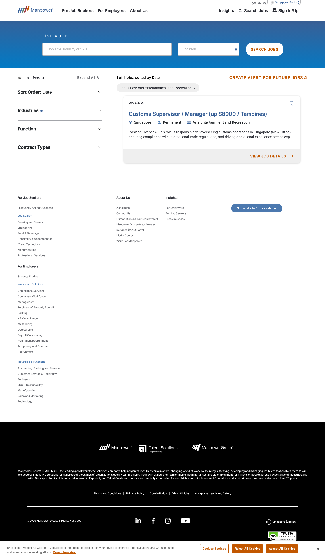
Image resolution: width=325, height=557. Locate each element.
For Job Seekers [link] (29, 197)
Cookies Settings (214, 548)
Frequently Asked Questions (35, 207)
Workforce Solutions (30, 284)
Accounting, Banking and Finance (39, 368)
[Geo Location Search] (236, 49)
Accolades (123, 207)
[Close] (318, 549)
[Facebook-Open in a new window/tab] (153, 520)
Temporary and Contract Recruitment (33, 348)
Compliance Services (31, 290)
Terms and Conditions (107, 493)
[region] (162, 549)
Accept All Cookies (282, 548)
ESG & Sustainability (30, 385)
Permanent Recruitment (33, 340)
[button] (89, 77)
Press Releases (175, 218)
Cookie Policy (158, 493)
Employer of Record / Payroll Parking (36, 310)
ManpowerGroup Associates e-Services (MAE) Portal (135, 227)
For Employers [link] (28, 266)
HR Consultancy (28, 318)
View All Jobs (180, 493)
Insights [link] (172, 197)
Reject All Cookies (247, 548)
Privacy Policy (135, 493)
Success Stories (28, 276)
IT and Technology (29, 244)
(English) (287, 2)
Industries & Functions (31, 361)
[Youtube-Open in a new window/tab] (185, 520)
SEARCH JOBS (264, 49)
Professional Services (31, 255)
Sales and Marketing (30, 396)
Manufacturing (27, 249)
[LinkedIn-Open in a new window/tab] (138, 520)
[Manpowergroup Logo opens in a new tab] (209, 448)
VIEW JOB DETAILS (268, 156)
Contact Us (259, 2)
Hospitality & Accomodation (35, 238)
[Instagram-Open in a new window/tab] (168, 520)
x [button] (194, 87)
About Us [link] (123, 197)
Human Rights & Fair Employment (137, 218)
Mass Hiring (25, 324)
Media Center (124, 235)
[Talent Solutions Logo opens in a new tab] (155, 448)
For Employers (175, 207)
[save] (291, 103)
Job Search (25, 215)
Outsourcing (25, 329)
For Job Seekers (176, 213)
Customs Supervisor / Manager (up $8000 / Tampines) (198, 114)
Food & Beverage (28, 233)
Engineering (25, 227)
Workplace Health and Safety (213, 493)
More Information (64, 552)
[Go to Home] (35, 10)
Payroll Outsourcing (30, 335)
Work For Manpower (129, 241)
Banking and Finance (31, 222)
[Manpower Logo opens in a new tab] (112, 448)
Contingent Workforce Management (32, 299)
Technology (25, 401)
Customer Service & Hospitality (37, 373)
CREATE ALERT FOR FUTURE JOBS (266, 77)
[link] (162, 520)
